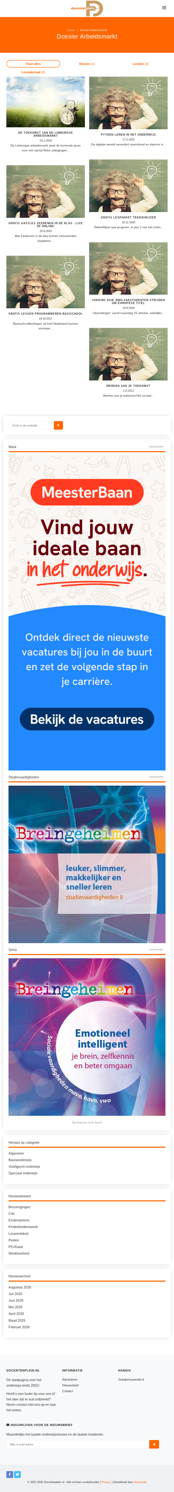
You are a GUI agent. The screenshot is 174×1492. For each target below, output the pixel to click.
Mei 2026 (15, 1307)
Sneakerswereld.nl (131, 1379)
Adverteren (69, 1379)
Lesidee (141, 64)
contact (21, 1404)
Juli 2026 (15, 1294)
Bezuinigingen (19, 1207)
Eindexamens (18, 1220)
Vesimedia (140, 1482)
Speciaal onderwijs (22, 1173)
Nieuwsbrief (70, 1385)
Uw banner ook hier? (87, 1122)
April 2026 (16, 1314)
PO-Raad (15, 1247)
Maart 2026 (16, 1320)
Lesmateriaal (33, 72)
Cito (11, 1213)
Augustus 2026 (19, 1287)
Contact (67, 1391)
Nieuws (87, 64)
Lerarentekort (18, 1233)
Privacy (106, 1482)
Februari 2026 (19, 1327)
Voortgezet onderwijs (24, 1166)
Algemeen (16, 1153)
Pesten (13, 1240)
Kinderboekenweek (23, 1227)
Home (71, 30)
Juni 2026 (15, 1300)
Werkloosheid (18, 1253)
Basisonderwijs (20, 1160)
